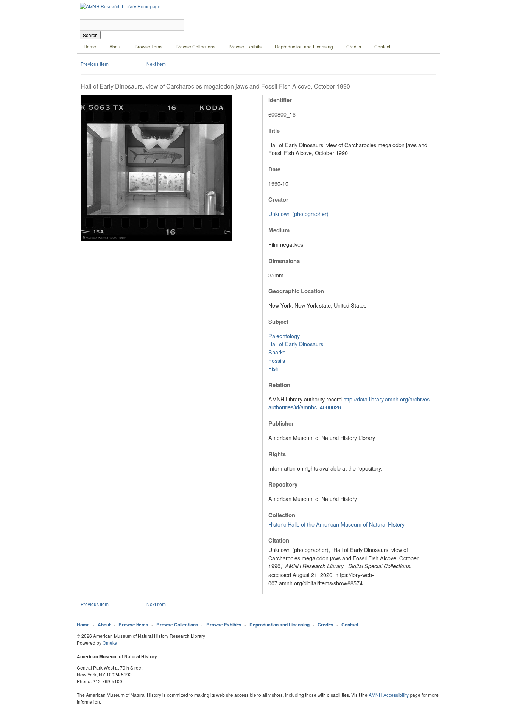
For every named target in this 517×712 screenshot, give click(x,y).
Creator (278, 199)
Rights (277, 454)
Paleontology (284, 336)
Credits (353, 46)
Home (90, 46)
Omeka (110, 642)
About (115, 46)
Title (274, 130)
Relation (279, 385)
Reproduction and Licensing (304, 46)
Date (274, 169)
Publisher (281, 423)
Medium (279, 230)
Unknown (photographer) (298, 214)
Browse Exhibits (245, 46)
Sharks (276, 352)
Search (90, 35)
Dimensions (284, 261)
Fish (273, 368)
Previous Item (95, 64)
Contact (382, 46)
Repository (282, 484)
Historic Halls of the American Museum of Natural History (336, 524)
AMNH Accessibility (389, 695)
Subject (278, 321)
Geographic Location (296, 291)
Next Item (156, 64)
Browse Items (148, 46)
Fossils (276, 360)
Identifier (280, 100)
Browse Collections (195, 46)
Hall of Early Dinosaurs (295, 344)
